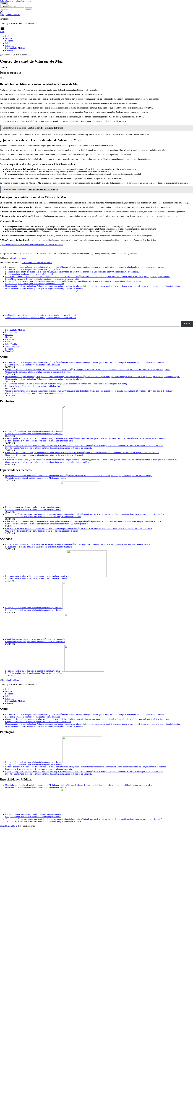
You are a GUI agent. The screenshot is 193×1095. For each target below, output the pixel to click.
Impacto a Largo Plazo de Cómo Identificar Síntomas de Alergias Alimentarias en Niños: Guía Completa (48, 445)
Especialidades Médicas (15, 48)
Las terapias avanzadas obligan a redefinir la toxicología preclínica (32, 267)
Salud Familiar (11, 344)
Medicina (9, 334)
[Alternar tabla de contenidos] (2, 79)
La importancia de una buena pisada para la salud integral (29, 272)
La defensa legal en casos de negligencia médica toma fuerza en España (34, 671)
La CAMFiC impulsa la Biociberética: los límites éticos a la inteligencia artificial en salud (42, 276)
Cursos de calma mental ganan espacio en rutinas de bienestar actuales (34, 391)
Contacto (9, 50)
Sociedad (9, 41)
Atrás (2, 31)
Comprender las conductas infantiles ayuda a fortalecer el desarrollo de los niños (38, 369)
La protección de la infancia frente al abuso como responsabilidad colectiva (36, 576)
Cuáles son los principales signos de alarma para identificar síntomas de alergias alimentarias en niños (47, 460)
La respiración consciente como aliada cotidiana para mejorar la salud (33, 431)
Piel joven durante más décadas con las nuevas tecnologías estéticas (33, 507)
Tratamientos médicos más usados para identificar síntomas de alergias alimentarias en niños (43, 514)
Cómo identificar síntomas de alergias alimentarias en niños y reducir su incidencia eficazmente (44, 452)
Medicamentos (11, 332)
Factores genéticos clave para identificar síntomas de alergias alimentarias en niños (39, 438)
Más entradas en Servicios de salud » (37, 262)
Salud (7, 43)
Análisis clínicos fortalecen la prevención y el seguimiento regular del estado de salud (40, 315)
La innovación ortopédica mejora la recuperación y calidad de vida (32, 384)
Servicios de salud (18, 258)
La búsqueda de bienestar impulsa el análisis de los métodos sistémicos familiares (38, 544)
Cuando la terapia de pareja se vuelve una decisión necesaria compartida (35, 639)
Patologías (9, 45)
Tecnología (9, 351)
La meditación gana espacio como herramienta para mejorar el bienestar (34, 281)
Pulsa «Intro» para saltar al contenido (15, 1)
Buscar (187, 324)
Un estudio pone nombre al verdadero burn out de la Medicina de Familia (35, 475)
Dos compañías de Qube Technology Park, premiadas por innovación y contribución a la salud (44, 286)
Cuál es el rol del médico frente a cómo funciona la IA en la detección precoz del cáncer (41, 528)
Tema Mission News (8, 826)
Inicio (7, 36)
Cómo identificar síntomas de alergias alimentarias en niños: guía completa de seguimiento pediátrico (46, 521)
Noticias (8, 38)
